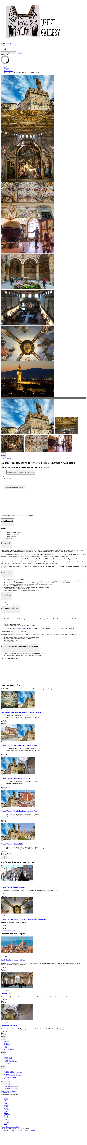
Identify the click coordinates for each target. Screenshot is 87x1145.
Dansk (6, 1103)
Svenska (6, 1122)
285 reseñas (7, 458)
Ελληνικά (6, 1106)
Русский (6, 1120)
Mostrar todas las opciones (8, 930)
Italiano (6, 1113)
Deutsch (6, 1105)
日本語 (6, 1116)
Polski (5, 1119)
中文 (5, 1124)
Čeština (6, 1102)
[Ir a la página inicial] (9, 43)
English (6, 1099)
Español (6, 1108)
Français (6, 1109)
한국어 (6, 1111)
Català (5, 1100)
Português (6, 1117)
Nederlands (7, 1114)
